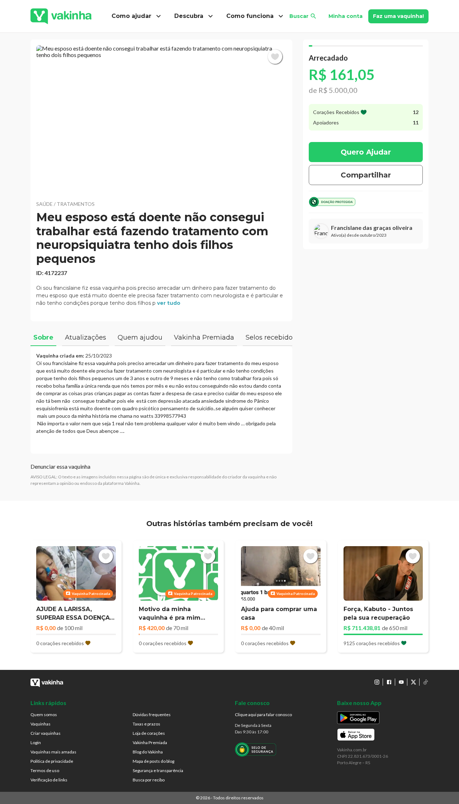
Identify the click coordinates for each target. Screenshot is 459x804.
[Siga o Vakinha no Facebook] (389, 682)
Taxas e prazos (146, 724)
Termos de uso (44, 770)
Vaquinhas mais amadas (53, 752)
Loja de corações (149, 733)
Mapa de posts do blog (153, 761)
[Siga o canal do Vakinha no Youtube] (401, 682)
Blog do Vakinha (148, 752)
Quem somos (43, 714)
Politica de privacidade (51, 761)
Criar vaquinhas (45, 733)
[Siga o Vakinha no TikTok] (426, 682)
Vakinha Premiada (150, 742)
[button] (161, 118)
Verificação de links (48, 779)
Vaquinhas (40, 724)
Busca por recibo (149, 779)
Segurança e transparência (158, 770)
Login (35, 742)
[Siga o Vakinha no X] (413, 682)
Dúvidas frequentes (152, 714)
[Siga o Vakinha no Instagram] (377, 682)
